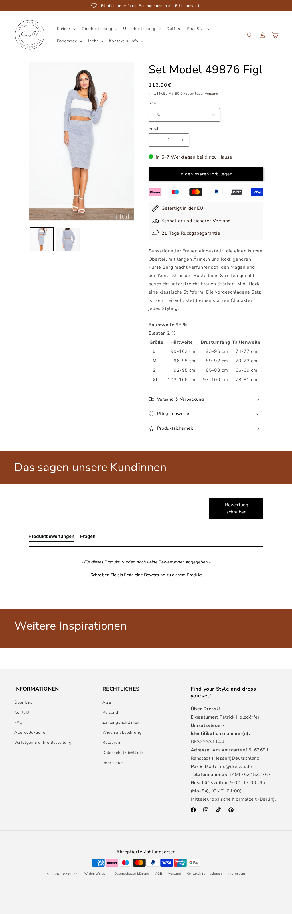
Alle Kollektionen (31, 732)
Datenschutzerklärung (131, 873)
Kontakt (21, 712)
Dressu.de (70, 874)
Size (152, 103)
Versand (211, 93)
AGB (106, 702)
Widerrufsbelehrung (121, 732)
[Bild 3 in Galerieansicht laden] (41, 239)
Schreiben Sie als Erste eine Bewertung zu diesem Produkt (146, 575)
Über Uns (23, 702)
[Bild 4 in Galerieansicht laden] (68, 239)
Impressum (113, 762)
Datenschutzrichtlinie (122, 752)
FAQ (18, 722)
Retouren (111, 742)
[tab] (51, 537)
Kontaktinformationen (204, 873)
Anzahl (155, 128)
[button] (66, 29)
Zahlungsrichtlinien (120, 722)
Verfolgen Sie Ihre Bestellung (42, 742)
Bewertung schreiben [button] (236, 508)
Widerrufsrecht (96, 873)
